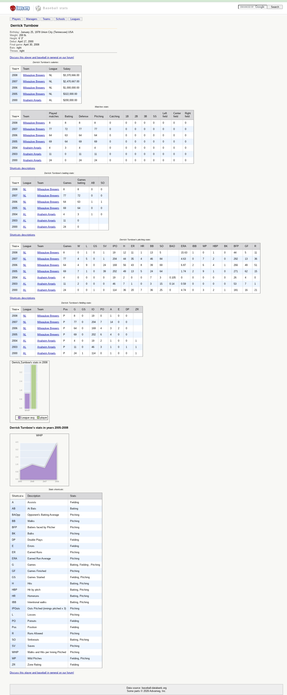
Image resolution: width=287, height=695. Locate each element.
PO (102, 309)
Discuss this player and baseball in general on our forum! (42, 57)
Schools (60, 19)
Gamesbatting (82, 181)
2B (136, 116)
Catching (114, 116)
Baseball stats (55, 8)
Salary (66, 68)
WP (205, 246)
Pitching (98, 116)
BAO (172, 246)
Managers (31, 19)
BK (226, 246)
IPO (115, 246)
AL (24, 214)
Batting (69, 116)
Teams (46, 19)
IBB (194, 246)
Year (14, 68)
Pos (65, 309)
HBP (215, 246)
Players (16, 19)
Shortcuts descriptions (22, 168)
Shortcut (16, 495)
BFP (236, 246)
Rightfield (188, 115)
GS (95, 246)
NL (24, 189)
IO (93, 309)
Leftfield (165, 115)
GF (246, 246)
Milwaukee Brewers (34, 75)
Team (26, 68)
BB (152, 246)
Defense (83, 116)
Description (34, 495)
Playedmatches (54, 115)
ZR (137, 309)
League (53, 68)
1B (127, 116)
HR (142, 246)
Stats (73, 495)
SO (102, 182)
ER (133, 246)
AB (93, 182)
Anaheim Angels (32, 100)
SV (105, 246)
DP (127, 309)
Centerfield (177, 115)
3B (145, 116)
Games (67, 182)
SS (155, 116)
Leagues (75, 19)
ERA (183, 246)
